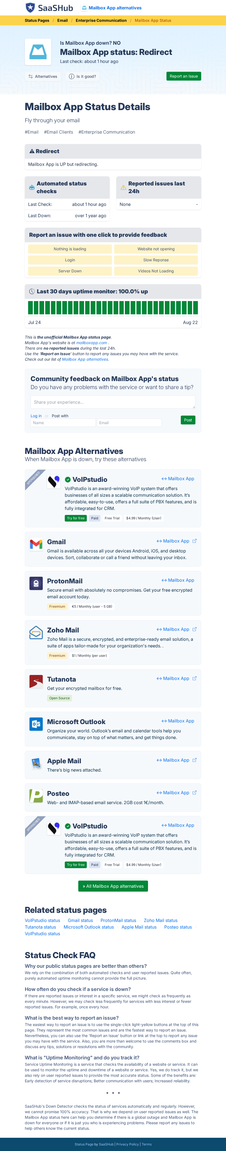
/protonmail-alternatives (54, 574)
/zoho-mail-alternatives (53, 623)
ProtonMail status (118, 920)
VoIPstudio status (42, 920)
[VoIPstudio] (53, 481)
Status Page (84, 1144)
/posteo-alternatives (50, 787)
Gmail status (80, 920)
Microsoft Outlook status (89, 927)
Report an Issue (184, 76)
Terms (147, 1144)
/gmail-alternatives (48, 535)
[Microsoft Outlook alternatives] (36, 724)
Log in (37, 415)
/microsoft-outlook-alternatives (61, 715)
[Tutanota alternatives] (36, 681)
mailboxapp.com (91, 342)
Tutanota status (40, 927)
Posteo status (178, 927)
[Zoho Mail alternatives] (36, 632)
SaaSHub (106, 1144)
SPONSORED (33, 478)
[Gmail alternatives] (36, 544)
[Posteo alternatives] (36, 795)
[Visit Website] (195, 541)
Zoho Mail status (160, 920)
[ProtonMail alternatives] (36, 583)
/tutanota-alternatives (51, 673)
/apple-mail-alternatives (54, 754)
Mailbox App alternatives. (85, 359)
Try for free (76, 518)
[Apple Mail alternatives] (36, 763)
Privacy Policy (127, 1144)
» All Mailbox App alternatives (113, 886)
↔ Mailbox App (177, 478)
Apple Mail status (139, 927)
